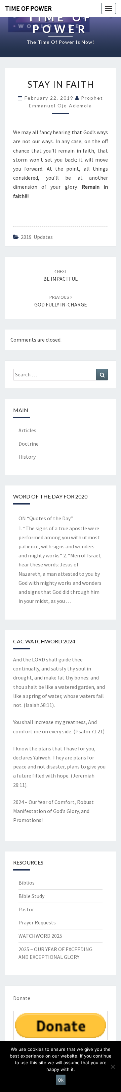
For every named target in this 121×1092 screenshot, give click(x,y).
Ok (61, 1080)
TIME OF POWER (28, 8)
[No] (112, 1066)
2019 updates (37, 237)
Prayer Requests (37, 922)
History (27, 456)
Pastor (26, 909)
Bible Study (31, 896)
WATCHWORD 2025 (40, 935)
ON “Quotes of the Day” (45, 518)
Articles (27, 430)
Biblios (26, 882)
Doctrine (28, 443)
